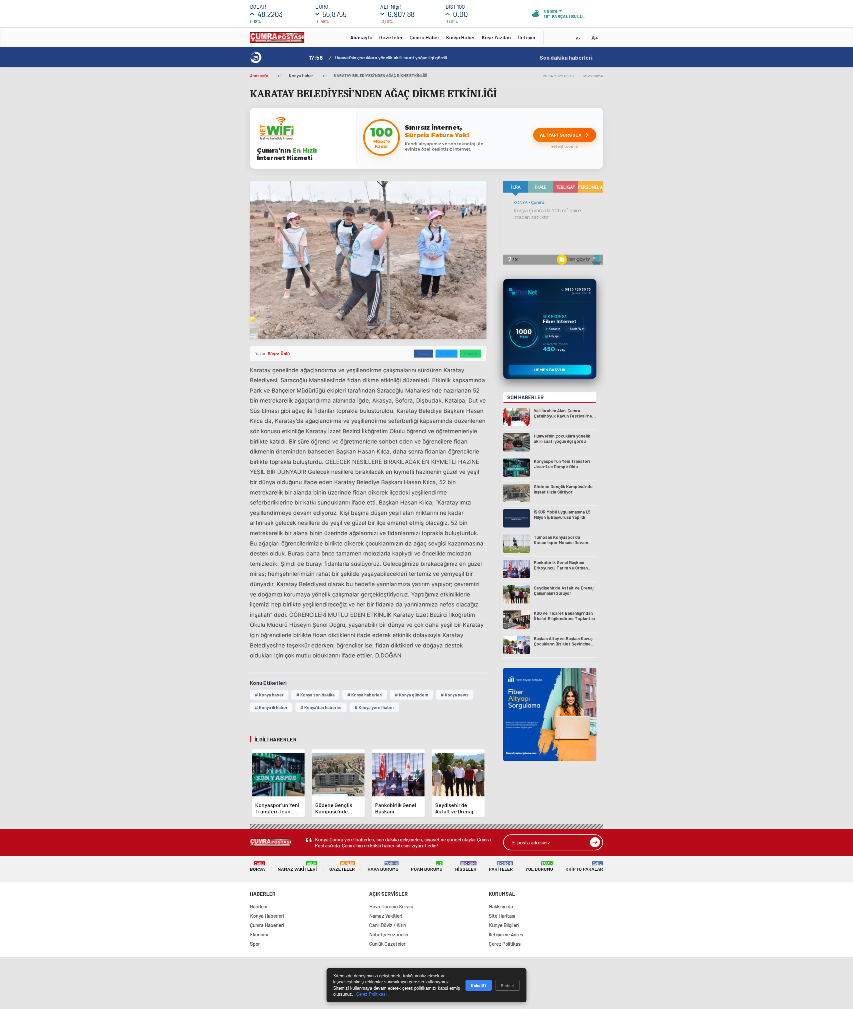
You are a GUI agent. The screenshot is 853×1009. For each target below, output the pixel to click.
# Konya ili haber (271, 707)
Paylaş (423, 353)
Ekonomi (259, 934)
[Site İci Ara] (553, 39)
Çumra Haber (424, 37)
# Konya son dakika (315, 694)
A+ (594, 37)
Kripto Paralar (584, 866)
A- (578, 38)
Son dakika (565, 57)
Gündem (258, 906)
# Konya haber (269, 694)
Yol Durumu (539, 866)
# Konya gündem (411, 694)
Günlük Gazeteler (387, 944)
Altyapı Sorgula (561, 135)
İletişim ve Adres (506, 934)
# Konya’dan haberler (321, 707)
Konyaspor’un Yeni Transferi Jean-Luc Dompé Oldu (385, 57)
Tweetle (446, 353)
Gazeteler (391, 37)
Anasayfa (361, 37)
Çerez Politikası (505, 944)
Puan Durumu (426, 866)
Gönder (470, 353)
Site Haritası (502, 916)
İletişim (526, 37)
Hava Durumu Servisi (391, 906)
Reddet (507, 985)
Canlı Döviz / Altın (387, 925)
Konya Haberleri (267, 916)
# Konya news (454, 694)
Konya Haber (460, 37)
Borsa (257, 866)
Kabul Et (478, 985)
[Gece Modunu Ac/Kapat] (564, 39)
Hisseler (465, 866)
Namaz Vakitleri (297, 866)
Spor (255, 944)
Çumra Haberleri (267, 925)
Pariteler (501, 866)
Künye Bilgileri (504, 925)
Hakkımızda (501, 906)
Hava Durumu (383, 866)
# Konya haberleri (364, 694)
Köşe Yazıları (496, 37)
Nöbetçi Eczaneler (389, 934)
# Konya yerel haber (374, 707)
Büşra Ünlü (279, 353)
